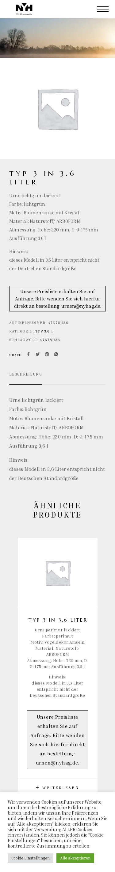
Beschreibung (25, 374)
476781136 (50, 339)
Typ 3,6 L (44, 331)
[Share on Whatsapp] (56, 354)
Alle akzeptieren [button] (75, 858)
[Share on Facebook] (28, 354)
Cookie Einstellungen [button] (30, 858)
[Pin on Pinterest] (47, 354)
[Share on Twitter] (37, 354)
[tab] (25, 378)
